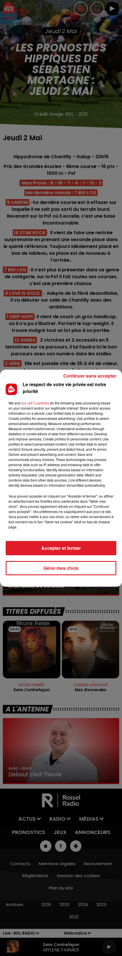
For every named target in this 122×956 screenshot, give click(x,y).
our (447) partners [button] (35, 402)
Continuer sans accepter (89, 375)
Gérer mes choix (61, 568)
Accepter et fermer (61, 548)
